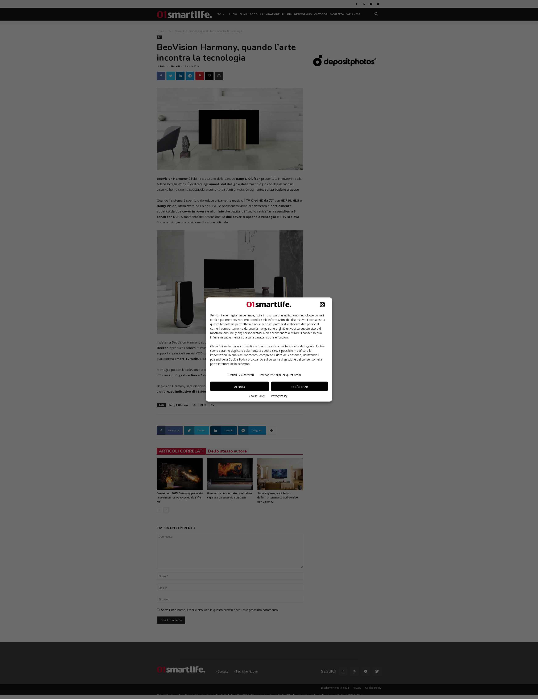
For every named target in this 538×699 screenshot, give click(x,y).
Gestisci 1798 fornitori (241, 375)
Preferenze (299, 386)
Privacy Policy (279, 396)
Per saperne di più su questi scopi (280, 375)
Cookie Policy (257, 396)
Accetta (239, 386)
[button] (322, 305)
